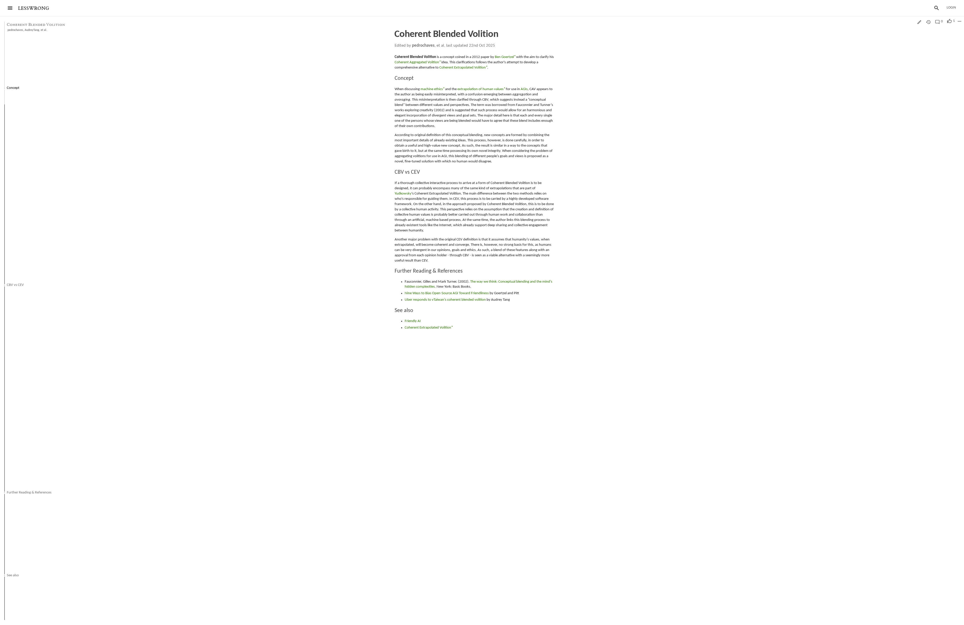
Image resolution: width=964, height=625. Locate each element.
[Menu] (10, 8)
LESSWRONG (33, 8)
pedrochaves (15, 30)
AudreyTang (32, 30)
